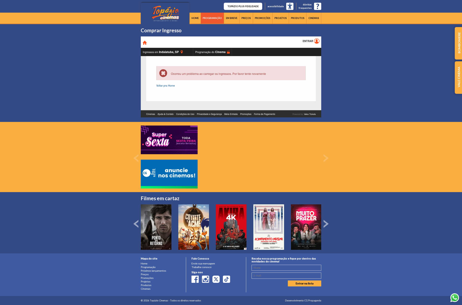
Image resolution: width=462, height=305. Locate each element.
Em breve (231, 18)
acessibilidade (275, 6)
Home (195, 18)
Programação (212, 18)
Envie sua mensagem (203, 263)
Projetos (280, 18)
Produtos (297, 18)
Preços (246, 18)
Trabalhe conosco (201, 267)
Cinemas (313, 18)
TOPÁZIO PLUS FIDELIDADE (243, 6)
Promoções (262, 18)
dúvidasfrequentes (305, 6)
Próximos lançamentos (153, 270)
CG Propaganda (312, 300)
